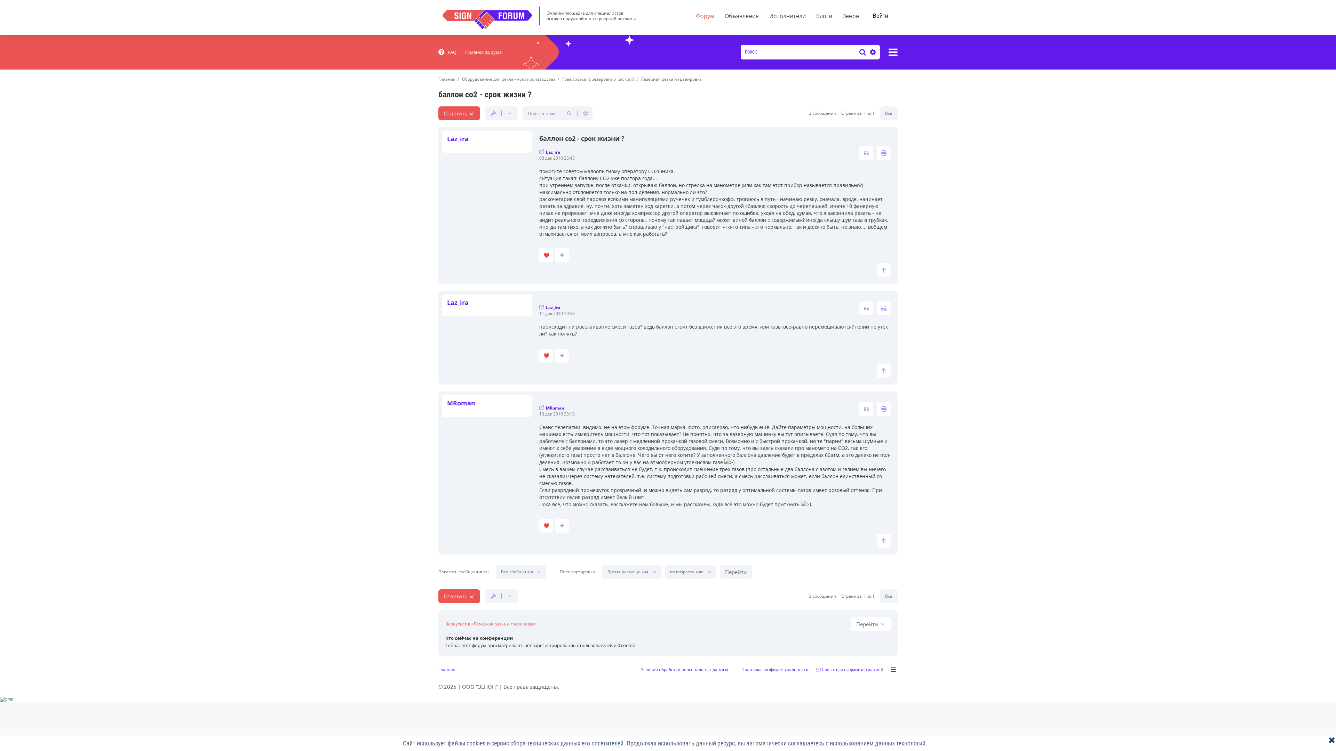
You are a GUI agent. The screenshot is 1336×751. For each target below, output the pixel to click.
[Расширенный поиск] (871, 52)
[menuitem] (447, 52)
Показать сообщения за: (463, 572)
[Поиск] (863, 52)
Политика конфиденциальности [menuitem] (775, 669)
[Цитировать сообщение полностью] (866, 153)
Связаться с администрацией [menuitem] (852, 669)
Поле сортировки (577, 572)
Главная (446, 669)
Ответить (456, 113)
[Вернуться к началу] (884, 270)
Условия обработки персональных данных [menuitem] (684, 669)
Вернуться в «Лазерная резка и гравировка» (490, 624)
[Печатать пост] (884, 153)
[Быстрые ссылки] (893, 52)
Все (888, 113)
